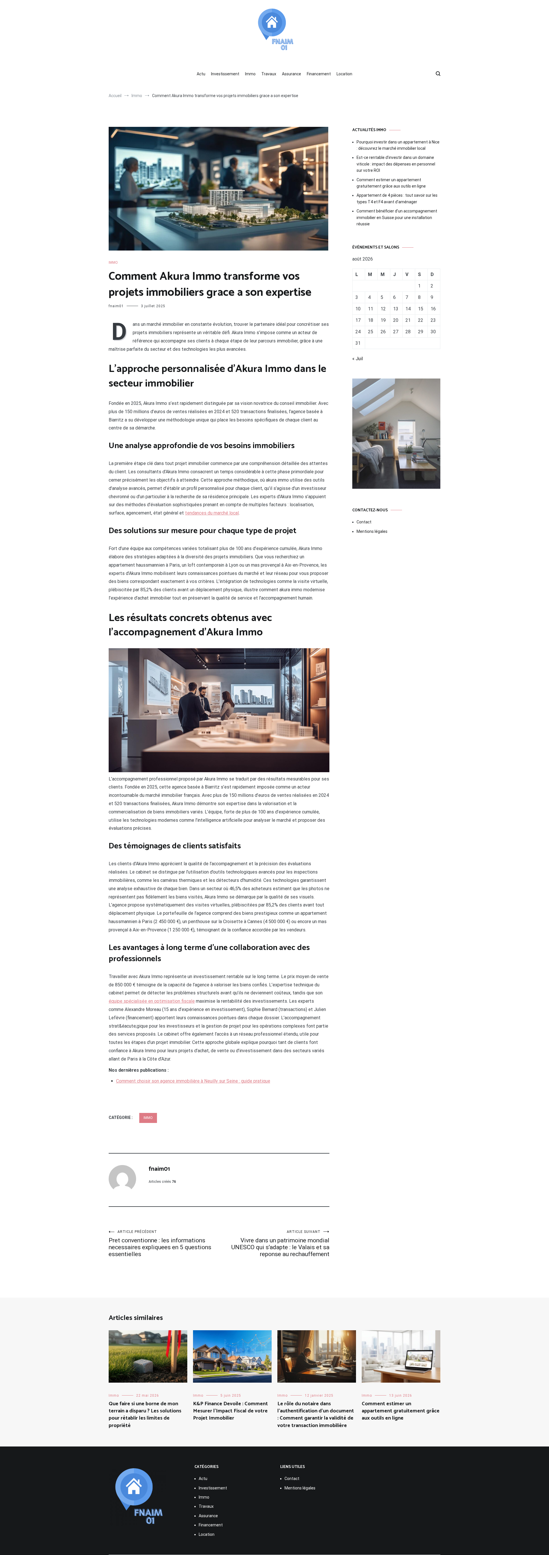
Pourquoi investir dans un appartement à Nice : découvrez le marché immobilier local (398, 145)
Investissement (225, 74)
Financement (319, 74)
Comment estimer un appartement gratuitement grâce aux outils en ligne (391, 183)
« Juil (357, 358)
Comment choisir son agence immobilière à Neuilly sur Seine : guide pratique (193, 1081)
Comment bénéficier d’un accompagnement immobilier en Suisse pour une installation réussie (397, 217)
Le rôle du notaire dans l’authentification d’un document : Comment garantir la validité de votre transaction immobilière (315, 1415)
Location (344, 74)
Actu (201, 74)
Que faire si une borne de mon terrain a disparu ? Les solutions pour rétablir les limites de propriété (145, 1415)
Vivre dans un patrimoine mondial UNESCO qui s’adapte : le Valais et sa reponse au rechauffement (280, 1244)
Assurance (291, 74)
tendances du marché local (212, 513)
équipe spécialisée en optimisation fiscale (152, 1001)
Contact (364, 522)
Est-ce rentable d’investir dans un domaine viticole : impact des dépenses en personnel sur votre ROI (396, 164)
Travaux (268, 74)
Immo (250, 74)
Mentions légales (372, 531)
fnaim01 (116, 306)
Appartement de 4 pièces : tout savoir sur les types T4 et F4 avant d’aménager (397, 198)
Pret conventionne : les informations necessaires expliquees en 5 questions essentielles (160, 1244)
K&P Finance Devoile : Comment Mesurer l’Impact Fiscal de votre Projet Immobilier (230, 1411)
